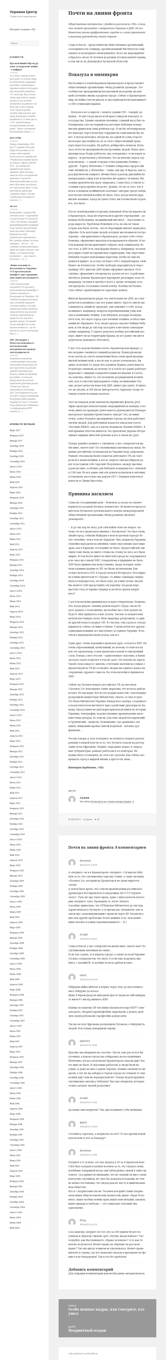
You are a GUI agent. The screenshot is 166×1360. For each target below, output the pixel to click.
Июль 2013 (15, 658)
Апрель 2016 (16, 487)
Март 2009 (15, 927)
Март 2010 (15, 865)
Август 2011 (16, 777)
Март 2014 (15, 616)
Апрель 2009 (16, 922)
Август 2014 (16, 590)
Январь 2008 (16, 1000)
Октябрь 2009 (17, 891)
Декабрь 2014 (17, 570)
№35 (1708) (15, 137)
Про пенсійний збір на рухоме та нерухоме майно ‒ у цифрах (24, 66)
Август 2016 (16, 466)
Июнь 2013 (15, 663)
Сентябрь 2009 (17, 896)
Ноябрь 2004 (16, 1196)
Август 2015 (16, 528)
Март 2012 (15, 741)
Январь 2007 (16, 1062)
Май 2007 (14, 1041)
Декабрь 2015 (17, 508)
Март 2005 (15, 1176)
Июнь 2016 (15, 477)
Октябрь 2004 (17, 1202)
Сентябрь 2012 (17, 710)
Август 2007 (16, 1025)
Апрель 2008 (16, 984)
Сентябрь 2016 (17, 461)
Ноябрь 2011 (16, 761)
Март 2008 (15, 989)
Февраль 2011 (17, 808)
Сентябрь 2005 (17, 1145)
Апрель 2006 (16, 1108)
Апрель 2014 (16, 611)
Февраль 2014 (17, 622)
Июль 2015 (15, 533)
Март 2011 (15, 803)
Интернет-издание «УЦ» (23, 29)
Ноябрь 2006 (16, 1072)
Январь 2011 (16, 813)
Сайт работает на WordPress (83, 1353)
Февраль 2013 (17, 684)
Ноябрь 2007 (16, 1010)
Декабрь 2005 (17, 1129)
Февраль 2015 (17, 559)
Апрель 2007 (16, 1046)
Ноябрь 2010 (16, 823)
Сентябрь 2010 (17, 834)
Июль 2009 (15, 906)
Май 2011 (14, 792)
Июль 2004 (15, 1217)
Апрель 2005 (16, 1170)
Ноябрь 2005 (16, 1134)
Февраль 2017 (17, 435)
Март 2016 (15, 492)
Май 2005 (14, 1165)
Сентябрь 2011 (17, 772)
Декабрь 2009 (17, 880)
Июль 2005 (15, 1155)
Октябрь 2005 (17, 1139)
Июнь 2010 (15, 849)
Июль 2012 (15, 720)
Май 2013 (14, 668)
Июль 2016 (15, 471)
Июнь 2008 (15, 974)
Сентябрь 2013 (17, 647)
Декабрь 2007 (17, 1005)
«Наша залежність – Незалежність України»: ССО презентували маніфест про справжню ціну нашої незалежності (24, 271)
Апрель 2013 (16, 673)
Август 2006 (16, 1088)
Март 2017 (15, 430)
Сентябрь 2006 (17, 1082)
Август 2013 (16, 653)
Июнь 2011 (15, 787)
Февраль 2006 (17, 1119)
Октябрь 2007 (17, 1015)
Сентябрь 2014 (17, 585)
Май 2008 (14, 979)
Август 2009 (16, 901)
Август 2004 (16, 1212)
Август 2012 (16, 715)
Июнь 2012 (15, 725)
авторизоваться (134, 1273)
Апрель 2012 (16, 735)
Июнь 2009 (15, 912)
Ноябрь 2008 (16, 948)
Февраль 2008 (17, 994)
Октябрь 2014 (17, 580)
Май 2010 (14, 855)
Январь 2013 (16, 689)
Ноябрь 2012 (16, 699)
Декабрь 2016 (17, 445)
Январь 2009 (16, 937)
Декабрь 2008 (17, 943)
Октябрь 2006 (17, 1077)
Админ (88, 819)
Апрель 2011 (16, 798)
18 (98, 819)
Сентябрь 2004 (17, 1207)
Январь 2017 (16, 440)
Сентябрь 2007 (17, 1020)
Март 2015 (15, 554)
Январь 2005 (16, 1186)
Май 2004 (14, 1227)
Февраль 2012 (17, 746)
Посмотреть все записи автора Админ (111, 801)
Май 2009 (14, 917)
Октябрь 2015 (17, 518)
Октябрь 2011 (17, 767)
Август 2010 (16, 839)
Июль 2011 (15, 782)
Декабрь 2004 (17, 1191)
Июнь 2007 (15, 1036)
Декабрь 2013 (17, 632)
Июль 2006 (15, 1093)
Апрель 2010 (16, 860)
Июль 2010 (15, 844)
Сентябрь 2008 (17, 958)
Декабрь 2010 (17, 818)
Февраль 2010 (17, 870)
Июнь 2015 (15, 539)
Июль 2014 (15, 596)
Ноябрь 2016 (16, 451)
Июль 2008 (15, 968)
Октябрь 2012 (17, 704)
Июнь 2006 (15, 1098)
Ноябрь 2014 (16, 575)
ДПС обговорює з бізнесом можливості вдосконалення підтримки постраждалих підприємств (23, 346)
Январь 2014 (16, 627)
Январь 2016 (16, 502)
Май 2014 (14, 606)
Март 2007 (15, 1051)
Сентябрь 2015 (17, 523)
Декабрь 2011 (17, 756)
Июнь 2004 (15, 1222)
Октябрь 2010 (17, 829)
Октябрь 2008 (17, 953)
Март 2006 (15, 1113)
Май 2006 (14, 1103)
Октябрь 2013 (17, 642)
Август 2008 (16, 963)
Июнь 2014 (15, 601)
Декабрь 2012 (17, 694)
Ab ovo (13, 206)
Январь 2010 (16, 875)
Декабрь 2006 (17, 1067)
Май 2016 (14, 482)
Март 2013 (15, 678)
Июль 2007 (15, 1031)
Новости (17, 57)
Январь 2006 (16, 1124)
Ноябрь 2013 (16, 637)
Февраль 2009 (17, 932)
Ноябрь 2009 (16, 886)
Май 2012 (14, 730)
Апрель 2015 (16, 549)
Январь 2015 (16, 565)
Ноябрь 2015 (16, 513)
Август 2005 (16, 1150)
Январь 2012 (16, 751)
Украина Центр (23, 11)
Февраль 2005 (17, 1181)
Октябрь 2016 (17, 456)
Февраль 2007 (17, 1057)
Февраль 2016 (17, 497)
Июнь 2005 (15, 1160)
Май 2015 (14, 544)
